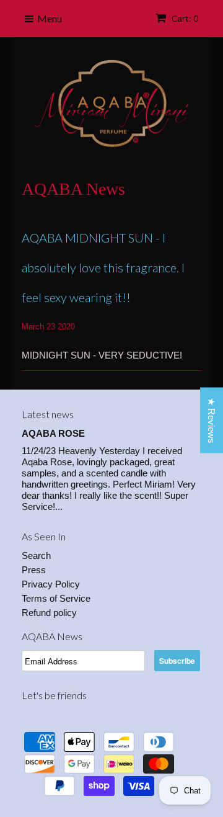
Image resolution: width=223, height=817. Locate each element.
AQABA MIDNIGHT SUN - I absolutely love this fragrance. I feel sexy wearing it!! (103, 267)
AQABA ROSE (53, 433)
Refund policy (49, 612)
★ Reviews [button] (211, 420)
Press (34, 570)
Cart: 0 (184, 18)
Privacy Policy (51, 584)
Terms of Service (56, 598)
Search (36, 555)
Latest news (48, 414)
